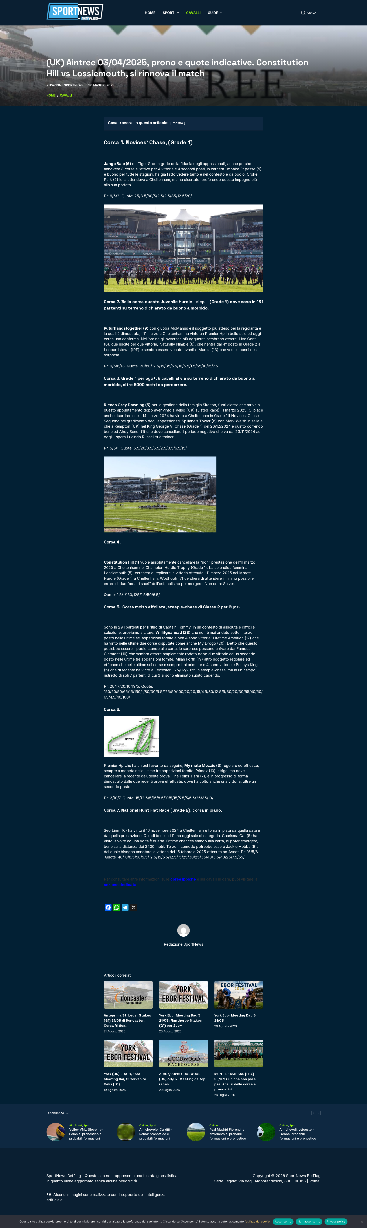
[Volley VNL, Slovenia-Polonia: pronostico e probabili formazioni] (56, 1132)
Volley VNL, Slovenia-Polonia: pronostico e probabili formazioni (86, 1133)
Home (150, 13)
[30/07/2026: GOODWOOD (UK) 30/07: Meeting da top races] (183, 1053)
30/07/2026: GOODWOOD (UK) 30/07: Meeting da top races (182, 1079)
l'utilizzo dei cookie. (258, 1221)
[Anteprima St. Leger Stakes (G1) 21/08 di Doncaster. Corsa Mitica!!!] (128, 994)
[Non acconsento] (362, 1222)
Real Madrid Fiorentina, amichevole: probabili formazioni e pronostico (227, 1133)
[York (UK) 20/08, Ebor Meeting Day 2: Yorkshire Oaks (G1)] (128, 1053)
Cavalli (193, 13)
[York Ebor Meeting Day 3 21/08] (238, 994)
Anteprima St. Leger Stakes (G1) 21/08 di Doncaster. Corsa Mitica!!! (127, 1020)
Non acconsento (309, 1221)
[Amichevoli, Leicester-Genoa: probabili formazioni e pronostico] (266, 1132)
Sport (169, 13)
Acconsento (283, 1221)
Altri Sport (75, 1125)
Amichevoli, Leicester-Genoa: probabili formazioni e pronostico (297, 1133)
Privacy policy (336, 1221)
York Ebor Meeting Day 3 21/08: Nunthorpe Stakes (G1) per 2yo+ (180, 1020)
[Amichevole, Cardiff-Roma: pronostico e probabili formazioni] (126, 1132)
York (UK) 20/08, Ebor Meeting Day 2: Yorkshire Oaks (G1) (125, 1079)
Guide (213, 13)
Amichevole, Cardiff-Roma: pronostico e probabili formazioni (155, 1133)
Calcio (143, 1125)
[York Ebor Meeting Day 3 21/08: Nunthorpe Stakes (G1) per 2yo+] (183, 994)
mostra (178, 123)
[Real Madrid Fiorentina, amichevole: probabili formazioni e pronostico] (196, 1132)
